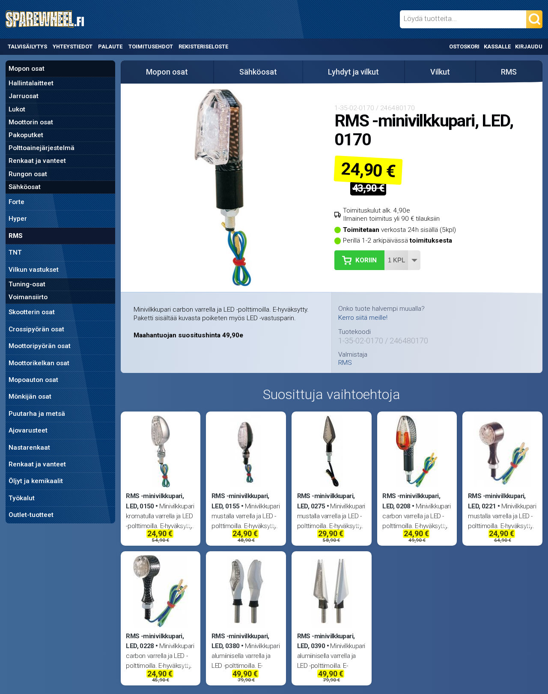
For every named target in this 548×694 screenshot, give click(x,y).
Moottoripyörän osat (40, 346)
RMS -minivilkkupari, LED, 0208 (411, 501)
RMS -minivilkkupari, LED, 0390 (326, 641)
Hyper (18, 218)
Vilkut (440, 71)
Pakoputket (26, 135)
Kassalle (497, 46)
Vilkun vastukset (34, 269)
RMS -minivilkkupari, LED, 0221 (497, 501)
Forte (16, 202)
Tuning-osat (27, 284)
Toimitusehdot (150, 46)
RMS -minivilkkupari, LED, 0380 (240, 641)
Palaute (110, 46)
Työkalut (22, 498)
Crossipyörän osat (36, 329)
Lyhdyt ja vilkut (353, 71)
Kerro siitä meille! (362, 317)
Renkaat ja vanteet (37, 161)
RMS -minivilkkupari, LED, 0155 (240, 501)
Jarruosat (24, 96)
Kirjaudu (528, 46)
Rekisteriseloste (203, 46)
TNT (15, 252)
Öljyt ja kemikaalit (36, 481)
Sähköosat (25, 187)
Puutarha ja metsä (37, 414)
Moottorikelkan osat (39, 363)
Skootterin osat (32, 312)
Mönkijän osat (30, 396)
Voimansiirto (28, 297)
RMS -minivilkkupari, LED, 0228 (155, 641)
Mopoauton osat (33, 380)
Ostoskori (464, 46)
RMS (16, 236)
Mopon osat (27, 68)
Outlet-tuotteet (31, 515)
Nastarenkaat (29, 447)
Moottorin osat (31, 122)
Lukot (17, 109)
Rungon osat (28, 174)
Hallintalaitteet (31, 83)
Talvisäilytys (27, 46)
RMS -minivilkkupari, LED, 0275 (326, 501)
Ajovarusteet (28, 430)
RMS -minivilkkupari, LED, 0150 (155, 501)
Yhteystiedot (72, 46)
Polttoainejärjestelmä (41, 148)
